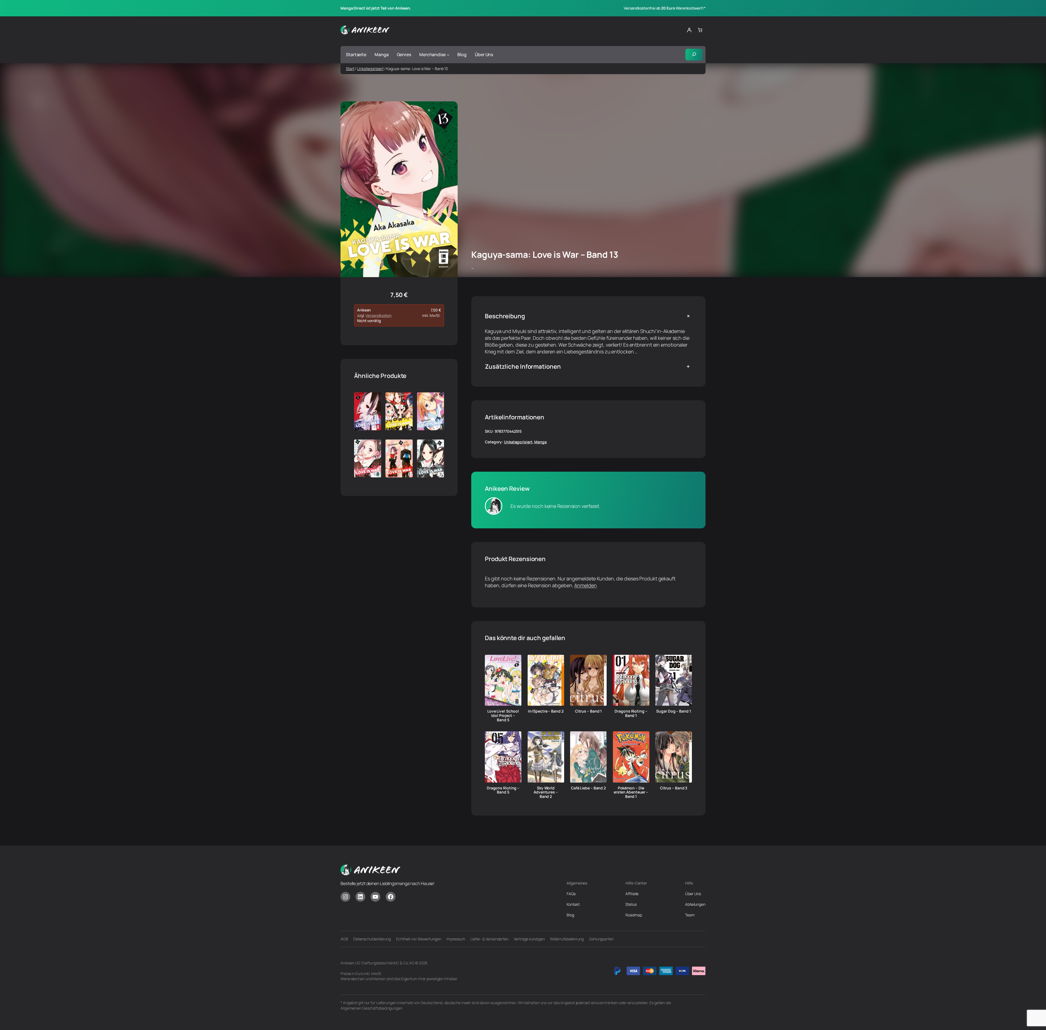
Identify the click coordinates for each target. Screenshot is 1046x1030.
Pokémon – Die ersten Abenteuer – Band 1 (631, 792)
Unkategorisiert (370, 68)
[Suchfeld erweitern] (694, 55)
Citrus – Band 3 (674, 788)
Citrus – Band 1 (588, 711)
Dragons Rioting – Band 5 (503, 790)
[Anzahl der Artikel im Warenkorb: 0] (700, 30)
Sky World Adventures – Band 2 (546, 792)
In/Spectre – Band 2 (545, 711)
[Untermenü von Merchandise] (448, 54)
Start (350, 68)
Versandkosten (378, 315)
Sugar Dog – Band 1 (673, 711)
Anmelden (585, 585)
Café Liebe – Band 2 (588, 788)
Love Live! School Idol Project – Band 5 (503, 715)
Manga (540, 441)
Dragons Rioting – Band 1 (631, 713)
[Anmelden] (689, 30)
